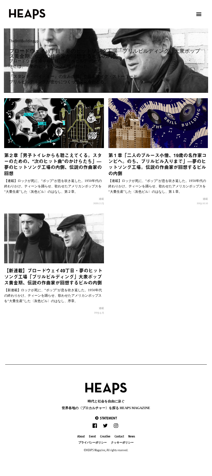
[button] (106, 418)
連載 (101, 199)
